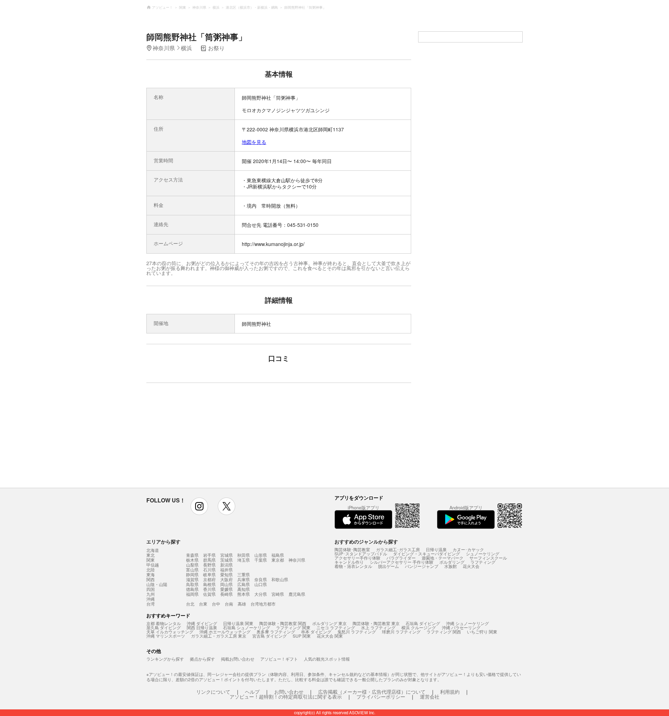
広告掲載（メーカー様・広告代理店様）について (371, 691)
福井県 (226, 569)
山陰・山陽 (156, 584)
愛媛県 (226, 589)
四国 (150, 589)
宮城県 (226, 555)
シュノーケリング (482, 553)
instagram (199, 506)
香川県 (209, 589)
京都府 (209, 579)
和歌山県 (279, 579)
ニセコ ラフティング (335, 627)
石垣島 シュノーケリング (246, 627)
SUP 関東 (302, 636)
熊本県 (243, 594)
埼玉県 (243, 560)
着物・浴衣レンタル (353, 566)
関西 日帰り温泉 (202, 627)
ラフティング (482, 562)
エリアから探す (163, 541)
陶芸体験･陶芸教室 (352, 549)
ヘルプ (252, 691)
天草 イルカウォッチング (169, 631)
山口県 (260, 584)
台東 (203, 604)
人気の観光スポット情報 (327, 659)
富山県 (192, 569)
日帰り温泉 (436, 549)
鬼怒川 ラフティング (356, 631)
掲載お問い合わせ (237, 659)
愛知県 (226, 574)
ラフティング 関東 (293, 627)
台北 (190, 604)
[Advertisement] (218, 438)
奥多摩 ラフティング (275, 631)
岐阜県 (209, 574)
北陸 (150, 570)
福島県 (277, 555)
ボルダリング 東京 (329, 623)
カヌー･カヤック (468, 549)
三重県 (243, 574)
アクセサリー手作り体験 (357, 558)
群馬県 (209, 560)
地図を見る (254, 141)
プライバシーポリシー (380, 696)
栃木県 (192, 560)
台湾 (150, 604)
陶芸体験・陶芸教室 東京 (376, 623)
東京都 (277, 560)
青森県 (192, 555)
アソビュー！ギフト (279, 659)
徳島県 (192, 589)
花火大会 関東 (330, 636)
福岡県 (192, 594)
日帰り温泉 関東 (238, 623)
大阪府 (226, 579)
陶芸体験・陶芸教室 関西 (282, 623)
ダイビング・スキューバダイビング (426, 553)
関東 (150, 560)
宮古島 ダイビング (269, 636)
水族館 (450, 566)
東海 (150, 574)
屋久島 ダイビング (163, 627)
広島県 (243, 584)
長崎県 (226, 594)
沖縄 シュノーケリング (467, 623)
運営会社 (429, 696)
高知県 (243, 589)
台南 (229, 604)
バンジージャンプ (421, 566)
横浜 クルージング (418, 627)
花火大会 (471, 566)
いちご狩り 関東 (482, 631)
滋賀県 (192, 579)
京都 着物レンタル (163, 623)
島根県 (209, 584)
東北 (150, 555)
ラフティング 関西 (443, 631)
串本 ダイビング (316, 631)
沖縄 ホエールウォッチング (225, 631)
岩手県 (209, 555)
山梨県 (192, 565)
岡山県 (226, 584)
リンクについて (213, 691)
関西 (150, 579)
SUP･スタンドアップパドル (360, 553)
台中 (216, 604)
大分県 (260, 594)
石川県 (209, 569)
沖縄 (150, 599)
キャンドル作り (349, 562)
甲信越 (152, 565)
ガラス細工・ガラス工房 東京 (218, 636)
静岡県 (192, 574)
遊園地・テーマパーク (442, 558)
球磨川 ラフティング (401, 631)
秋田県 (243, 555)
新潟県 (226, 565)
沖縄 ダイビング (202, 623)
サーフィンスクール (488, 558)
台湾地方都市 (263, 604)
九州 (150, 594)
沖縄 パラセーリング (461, 627)
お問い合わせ (288, 691)
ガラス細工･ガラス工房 (398, 549)
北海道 (152, 550)
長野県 (209, 565)
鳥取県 (192, 584)
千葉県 (260, 560)
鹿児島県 (297, 594)
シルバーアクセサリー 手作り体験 (401, 562)
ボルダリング (451, 562)
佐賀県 (209, 594)
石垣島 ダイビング (423, 623)
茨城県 (226, 560)
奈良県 (260, 579)
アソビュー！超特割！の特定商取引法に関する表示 (286, 696)
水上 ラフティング (378, 627)
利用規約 (450, 691)
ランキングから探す (165, 659)
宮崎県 (277, 594)
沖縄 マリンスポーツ (165, 636)
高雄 (242, 604)
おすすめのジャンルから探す (366, 541)
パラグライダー (401, 558)
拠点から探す (202, 659)
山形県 (260, 555)
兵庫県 (243, 579)
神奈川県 (297, 560)
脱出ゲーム (388, 566)
